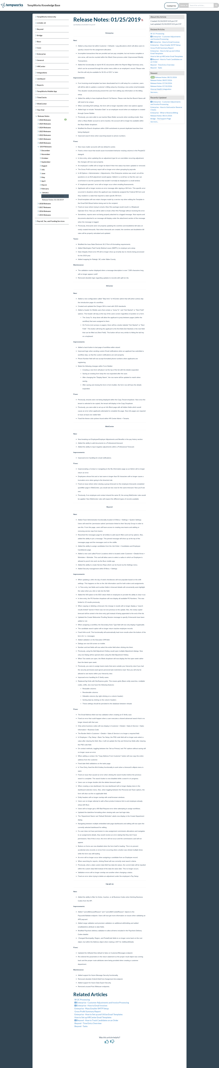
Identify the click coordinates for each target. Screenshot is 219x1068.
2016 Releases (45, 211)
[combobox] (201, 5)
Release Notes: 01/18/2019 (53, 200)
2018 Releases (45, 203)
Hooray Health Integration (160, 89)
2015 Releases (45, 215)
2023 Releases (45, 131)
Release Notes (43, 116)
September (46, 162)
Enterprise (41, 54)
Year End (40, 110)
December (45, 150)
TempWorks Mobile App (47, 91)
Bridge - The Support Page (160, 118)
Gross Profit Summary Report (87, 1011)
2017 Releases (45, 207)
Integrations (42, 72)
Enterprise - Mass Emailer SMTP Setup (91, 1008)
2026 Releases (52, 120)
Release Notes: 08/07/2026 (161, 80)
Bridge (39, 35)
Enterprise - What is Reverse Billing (164, 113)
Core (39, 48)
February (45, 188)
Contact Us (171, 6)
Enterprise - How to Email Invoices (92, 1005)
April (43, 181)
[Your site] (13, 3)
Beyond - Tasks (81, 1026)
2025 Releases (45, 124)
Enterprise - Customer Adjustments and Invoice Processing (103, 1002)
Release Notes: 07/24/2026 (161, 83)
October (44, 158)
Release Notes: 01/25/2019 (53, 196)
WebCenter (42, 104)
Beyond (40, 29)
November (45, 154)
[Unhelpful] (112, 1042)
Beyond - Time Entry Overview (88, 1023)
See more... (154, 92)
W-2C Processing (82, 999)
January (45, 192)
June (43, 173)
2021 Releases (45, 139)
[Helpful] (107, 1042)
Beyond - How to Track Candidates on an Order (97, 1020)
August (44, 166)
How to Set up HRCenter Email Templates (92, 1017)
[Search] (216, 5)
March (44, 185)
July (43, 169)
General (40, 60)
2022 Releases (45, 135)
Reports (40, 85)
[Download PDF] (142, 19)
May (43, 177)
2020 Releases (45, 143)
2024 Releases (45, 127)
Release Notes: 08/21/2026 (164, 77)
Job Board (41, 79)
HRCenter (41, 66)
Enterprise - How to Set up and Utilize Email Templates (98, 1014)
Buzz (39, 41)
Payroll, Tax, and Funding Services (51, 221)
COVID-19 (41, 23)
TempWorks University (46, 17)
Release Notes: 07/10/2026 (161, 86)
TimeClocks (42, 97)
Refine (183, 5)
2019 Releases (46, 146)
